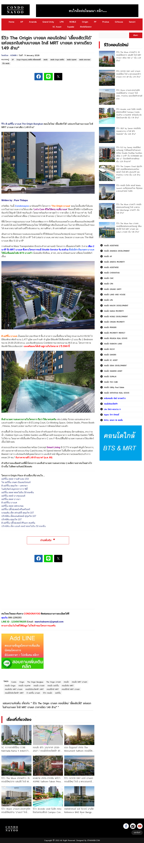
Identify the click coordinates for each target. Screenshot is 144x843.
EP (13, 60)
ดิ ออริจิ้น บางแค (9, 502)
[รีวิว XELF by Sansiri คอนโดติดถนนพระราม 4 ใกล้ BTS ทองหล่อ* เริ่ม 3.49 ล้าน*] (107, 135)
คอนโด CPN (108, 283)
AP (21, 21)
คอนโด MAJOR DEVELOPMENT (116, 305)
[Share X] (58, 76)
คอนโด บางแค (39, 685)
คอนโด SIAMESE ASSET (113, 371)
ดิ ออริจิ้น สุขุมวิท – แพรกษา (14, 485)
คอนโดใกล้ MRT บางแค (71, 689)
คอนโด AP (108, 256)
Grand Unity (48, 21)
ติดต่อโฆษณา (86, 26)
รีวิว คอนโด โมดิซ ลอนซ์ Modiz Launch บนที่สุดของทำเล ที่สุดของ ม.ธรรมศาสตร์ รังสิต (129, 188)
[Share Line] (48, 76)
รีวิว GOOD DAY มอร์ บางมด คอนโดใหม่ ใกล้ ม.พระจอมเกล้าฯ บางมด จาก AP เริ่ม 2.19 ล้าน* (128, 74)
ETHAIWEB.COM (93, 840)
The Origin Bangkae (35, 681)
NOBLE (72, 21)
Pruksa (105, 21)
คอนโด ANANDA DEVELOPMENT (117, 250)
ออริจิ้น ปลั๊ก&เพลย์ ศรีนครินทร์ (15, 509)
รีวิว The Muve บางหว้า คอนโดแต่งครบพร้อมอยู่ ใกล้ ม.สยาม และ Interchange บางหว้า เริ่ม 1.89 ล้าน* (128, 208)
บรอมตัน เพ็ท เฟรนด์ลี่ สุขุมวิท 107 (17, 512)
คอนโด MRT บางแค (79, 681)
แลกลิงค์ (137, 832)
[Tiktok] (133, 826)
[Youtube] (140, 826)
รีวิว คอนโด (6, 63)
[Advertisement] (22, 587)
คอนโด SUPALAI (110, 376)
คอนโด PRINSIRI (110, 327)
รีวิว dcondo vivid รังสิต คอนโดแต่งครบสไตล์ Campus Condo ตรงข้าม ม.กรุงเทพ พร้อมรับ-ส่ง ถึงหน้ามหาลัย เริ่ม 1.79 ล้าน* (129, 113)
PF (95, 21)
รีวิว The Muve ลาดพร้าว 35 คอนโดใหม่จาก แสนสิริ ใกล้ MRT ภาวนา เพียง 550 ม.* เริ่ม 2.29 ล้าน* (128, 56)
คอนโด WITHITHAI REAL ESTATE (116, 392)
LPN (62, 21)
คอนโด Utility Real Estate (114, 387)
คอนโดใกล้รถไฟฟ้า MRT (14, 692)
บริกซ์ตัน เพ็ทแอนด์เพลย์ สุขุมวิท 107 (18, 516)
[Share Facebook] (38, 76)
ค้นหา (135, 35)
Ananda (33, 21)
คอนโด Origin (10, 685)
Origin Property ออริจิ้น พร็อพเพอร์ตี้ (29, 60)
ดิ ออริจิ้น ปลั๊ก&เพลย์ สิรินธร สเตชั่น (18, 523)
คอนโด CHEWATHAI (112, 272)
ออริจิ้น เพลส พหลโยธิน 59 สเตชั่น (17, 492)
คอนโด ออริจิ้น (53, 685)
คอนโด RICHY (109, 349)
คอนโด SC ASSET (111, 360)
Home (11, 21)
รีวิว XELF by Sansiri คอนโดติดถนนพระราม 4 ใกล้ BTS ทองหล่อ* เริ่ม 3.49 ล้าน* (128, 131)
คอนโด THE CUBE (111, 382)
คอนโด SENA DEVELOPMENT (115, 365)
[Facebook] (126, 826)
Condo (13, 681)
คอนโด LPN (108, 300)
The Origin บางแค (61, 206)
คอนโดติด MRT (67, 685)
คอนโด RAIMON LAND (113, 343)
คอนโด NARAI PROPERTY (114, 311)
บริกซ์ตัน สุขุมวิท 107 (11, 519)
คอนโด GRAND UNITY (112, 289)
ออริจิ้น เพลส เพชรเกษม (12, 506)
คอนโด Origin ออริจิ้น (57, 60)
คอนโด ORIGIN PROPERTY (114, 321)
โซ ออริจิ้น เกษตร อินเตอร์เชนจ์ (16, 482)
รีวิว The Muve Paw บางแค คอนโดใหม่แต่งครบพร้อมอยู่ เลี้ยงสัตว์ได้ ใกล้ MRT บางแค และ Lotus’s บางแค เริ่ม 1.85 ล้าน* (129, 227)
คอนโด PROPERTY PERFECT (114, 332)
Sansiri (132, 21)
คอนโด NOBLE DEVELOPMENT (116, 316)
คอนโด (46, 60)
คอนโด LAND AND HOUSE (114, 294)
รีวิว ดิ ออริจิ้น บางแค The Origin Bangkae (22, 124)
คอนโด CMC (109, 278)
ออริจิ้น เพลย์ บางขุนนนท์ (13, 496)
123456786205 (18, 621)
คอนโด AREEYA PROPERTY (114, 261)
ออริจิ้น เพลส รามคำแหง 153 (15, 479)
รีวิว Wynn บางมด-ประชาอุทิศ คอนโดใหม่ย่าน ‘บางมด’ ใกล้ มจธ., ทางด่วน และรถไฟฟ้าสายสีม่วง (129, 94)
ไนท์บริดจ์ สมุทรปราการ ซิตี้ (14, 489)
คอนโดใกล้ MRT (53, 689)
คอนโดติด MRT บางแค (13, 689)
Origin (85, 21)
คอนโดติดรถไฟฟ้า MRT (34, 689)
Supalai (70, 26)
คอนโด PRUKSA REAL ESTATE (115, 338)
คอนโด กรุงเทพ (71, 60)
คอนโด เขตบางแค (84, 60)
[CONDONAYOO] (15, 9)
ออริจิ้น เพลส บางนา (11, 499)
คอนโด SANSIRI (110, 354)
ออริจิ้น (58, 692)
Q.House (119, 21)
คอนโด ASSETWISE (111, 245)
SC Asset (57, 26)
